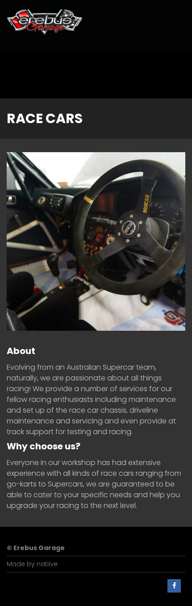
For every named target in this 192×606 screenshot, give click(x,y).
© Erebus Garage (36, 547)
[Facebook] (174, 586)
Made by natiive (32, 563)
